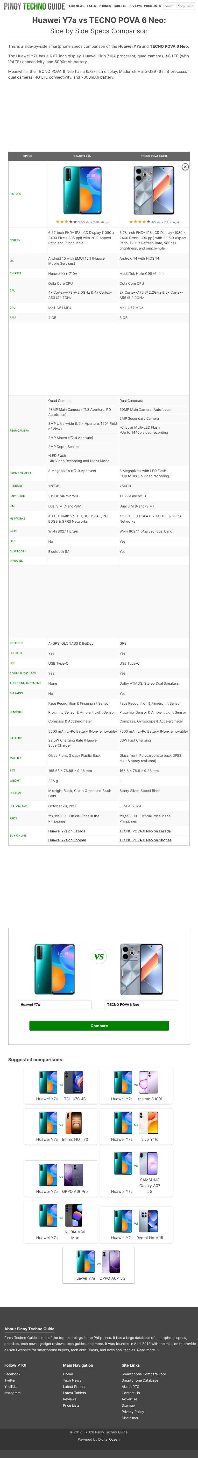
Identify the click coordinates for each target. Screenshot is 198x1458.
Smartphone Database (140, 1380)
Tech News (76, 6)
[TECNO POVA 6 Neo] (154, 216)
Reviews (135, 6)
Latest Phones (99, 6)
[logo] (34, 6)
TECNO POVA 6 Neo (154, 156)
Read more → (148, 1350)
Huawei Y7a (82, 156)
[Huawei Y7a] (82, 216)
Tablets (119, 6)
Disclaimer (130, 1418)
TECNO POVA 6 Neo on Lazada (145, 831)
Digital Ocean (109, 1439)
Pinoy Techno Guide (36, 1328)
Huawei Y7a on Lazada (66, 831)
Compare (99, 1025)
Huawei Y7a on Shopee (67, 840)
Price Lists (71, 1405)
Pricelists (152, 6)
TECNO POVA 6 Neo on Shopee (145, 840)
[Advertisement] (99, 117)
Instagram (12, 1393)
